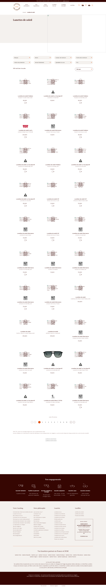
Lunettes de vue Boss (59, 530)
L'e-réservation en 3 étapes (19, 524)
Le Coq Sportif (53, 96)
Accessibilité (36, 533)
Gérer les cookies (37, 537)
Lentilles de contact (79, 512)
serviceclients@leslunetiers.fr (84, 525)
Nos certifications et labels (40, 517)
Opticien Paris (18, 555)
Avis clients (36, 531)
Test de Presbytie (17, 531)
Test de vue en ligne (17, 528)
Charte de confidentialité (39, 528)
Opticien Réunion (72, 556)
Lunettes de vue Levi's (59, 535)
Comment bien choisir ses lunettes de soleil (23, 512)
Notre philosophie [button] (26, 5)
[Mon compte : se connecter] (92, 5)
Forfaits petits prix (58, 519)
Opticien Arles (69, 555)
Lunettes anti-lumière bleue (60, 537)
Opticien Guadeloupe (62, 556)
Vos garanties (37, 519)
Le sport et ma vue (17, 513)
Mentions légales (37, 524)
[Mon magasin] (86, 5)
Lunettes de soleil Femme (50, 438)
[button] (89, 5)
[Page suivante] (71, 422)
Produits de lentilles (79, 515)
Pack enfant (36, 535)
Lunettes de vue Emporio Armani (61, 531)
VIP (53, 199)
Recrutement (36, 515)
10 (66, 422)
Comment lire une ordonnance (20, 517)
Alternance (53, 131)
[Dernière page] (74, 422)
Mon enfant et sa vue (17, 515)
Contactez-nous (37, 513)
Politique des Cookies (38, 526)
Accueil (24, 12)
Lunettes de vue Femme (59, 513)
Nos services (36, 521)
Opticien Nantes (51, 555)
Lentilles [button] (72, 5)
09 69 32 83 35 (84, 524)
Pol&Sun (25, 96)
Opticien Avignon (33, 556)
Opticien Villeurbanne (78, 555)
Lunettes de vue (57, 512)
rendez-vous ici (66, 0)
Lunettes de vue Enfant (59, 517)
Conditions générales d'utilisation (41, 530)
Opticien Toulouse (43, 555)
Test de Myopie (16, 533)
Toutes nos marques (58, 539)
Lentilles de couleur (79, 513)
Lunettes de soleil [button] (63, 5)
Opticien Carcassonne (43, 556)
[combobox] (22, 57)
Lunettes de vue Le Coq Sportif (61, 533)
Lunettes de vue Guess (59, 528)
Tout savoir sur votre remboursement (21, 519)
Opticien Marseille (26, 555)
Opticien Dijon (87, 555)
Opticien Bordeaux (60, 555)
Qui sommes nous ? (38, 512)
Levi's (25, 131)
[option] (22, 57)
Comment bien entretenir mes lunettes (21, 521)
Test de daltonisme (17, 530)
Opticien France (53, 556)
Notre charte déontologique (40, 522)
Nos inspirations (36, 5)
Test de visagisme (17, 526)
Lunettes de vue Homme (59, 515)
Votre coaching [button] (45, 5)
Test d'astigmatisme (17, 535)
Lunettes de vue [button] (54, 5)
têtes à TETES (53, 401)
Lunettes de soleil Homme (51, 440)
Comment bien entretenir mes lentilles (21, 522)
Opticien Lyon (34, 555)
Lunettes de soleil (58, 522)
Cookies (63, 585)
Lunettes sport (57, 521)
